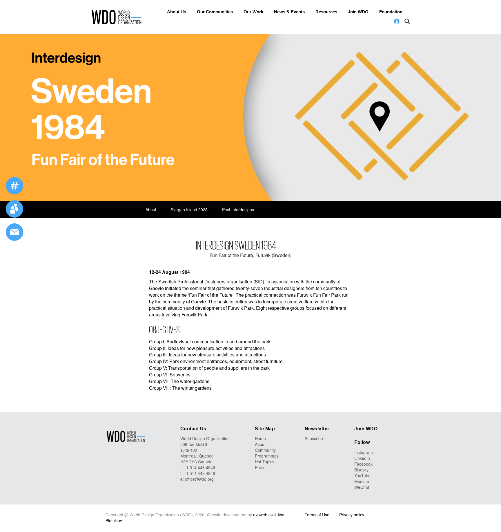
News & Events (289, 11)
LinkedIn (362, 458)
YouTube (362, 475)
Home (260, 438)
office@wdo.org (199, 479)
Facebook (363, 464)
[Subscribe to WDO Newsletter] (14, 232)
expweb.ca (263, 515)
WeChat (361, 487)
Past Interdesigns (238, 209)
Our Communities (215, 11)
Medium (361, 481)
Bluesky (361, 470)
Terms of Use (317, 515)
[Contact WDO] (14, 209)
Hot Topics (264, 461)
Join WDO (358, 11)
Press (260, 467)
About (151, 209)
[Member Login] (397, 21)
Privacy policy (351, 515)
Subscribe (314, 438)
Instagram (363, 452)
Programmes (267, 456)
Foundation (390, 11)
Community (265, 450)
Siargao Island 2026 (189, 209)
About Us (176, 11)
